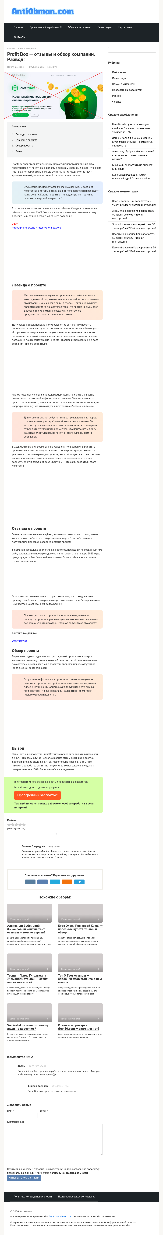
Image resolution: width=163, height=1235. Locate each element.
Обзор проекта (24, 145)
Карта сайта (125, 27)
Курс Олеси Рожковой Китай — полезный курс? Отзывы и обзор (80, 929)
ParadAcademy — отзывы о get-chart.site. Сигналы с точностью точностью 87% (131, 128)
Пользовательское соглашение (76, 1196)
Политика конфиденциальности (33, 1196)
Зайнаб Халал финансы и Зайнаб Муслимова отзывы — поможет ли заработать (132, 141)
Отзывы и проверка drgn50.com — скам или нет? (78, 1026)
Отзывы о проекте (26, 140)
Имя (10, 1110)
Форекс (116, 101)
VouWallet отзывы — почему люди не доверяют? (27, 1026)
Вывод (19, 151)
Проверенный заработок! (37, 795)
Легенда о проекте (26, 134)
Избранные (119, 72)
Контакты (19, 36)
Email (44, 1110)
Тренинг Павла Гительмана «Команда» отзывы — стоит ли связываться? (27, 979)
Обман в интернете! (79, 27)
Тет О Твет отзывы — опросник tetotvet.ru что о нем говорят (80, 979)
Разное (116, 95)
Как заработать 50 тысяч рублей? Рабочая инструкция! (133, 214)
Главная (18, 27)
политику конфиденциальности (69, 1172)
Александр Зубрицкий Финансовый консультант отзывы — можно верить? (26, 929)
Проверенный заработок (127, 89)
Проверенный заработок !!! (46, 27)
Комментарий (15, 1121)
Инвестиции (104, 27)
